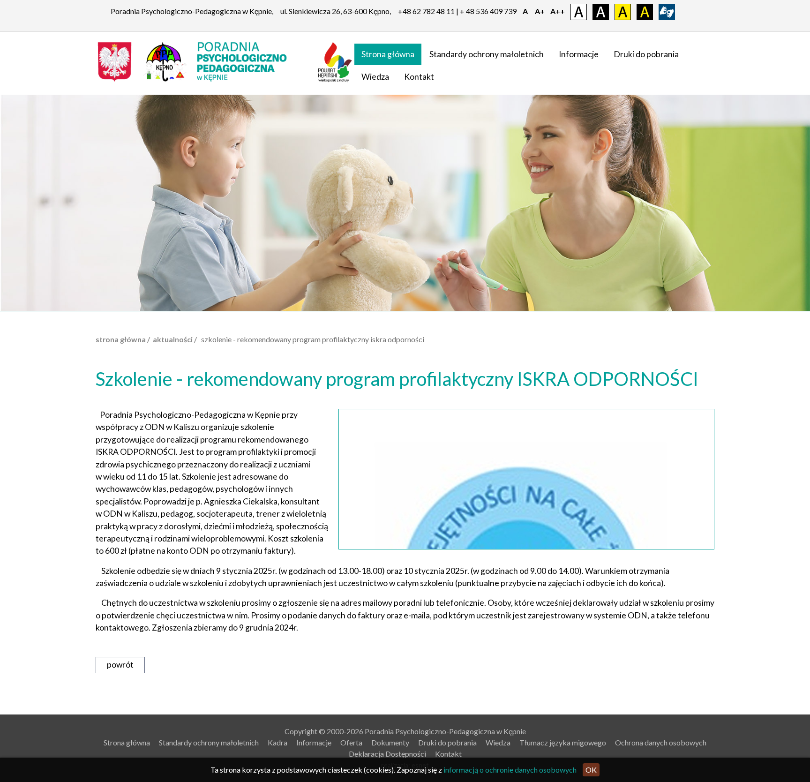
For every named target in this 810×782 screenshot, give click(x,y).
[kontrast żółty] (623, 11)
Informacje (579, 54)
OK (591, 769)
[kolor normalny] (578, 11)
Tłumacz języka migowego (562, 742)
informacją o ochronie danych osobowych (510, 769)
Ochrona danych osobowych (660, 742)
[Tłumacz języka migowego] (667, 11)
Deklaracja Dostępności (387, 753)
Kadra (277, 742)
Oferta (351, 742)
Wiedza (375, 77)
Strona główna (387, 54)
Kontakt (419, 77)
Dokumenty (390, 742)
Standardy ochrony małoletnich (486, 54)
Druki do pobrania (646, 54)
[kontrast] (645, 11)
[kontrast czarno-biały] (600, 11)
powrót (120, 664)
